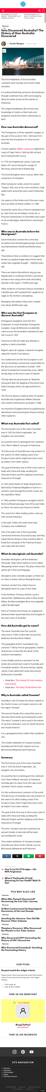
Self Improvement (10, 1076)
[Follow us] (39, 10)
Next (45, 17)
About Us (21, 1087)
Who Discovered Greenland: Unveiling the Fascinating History (21, 949)
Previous (1, 17)
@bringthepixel (23, 1027)
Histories (5, 895)
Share (4, 28)
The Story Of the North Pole (28, 687)
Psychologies (8, 1072)
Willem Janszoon (25, 149)
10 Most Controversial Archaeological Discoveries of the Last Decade (21, 910)
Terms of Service (34, 1087)
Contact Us (29, 1089)
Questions (7, 1070)
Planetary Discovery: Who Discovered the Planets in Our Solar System (21, 929)
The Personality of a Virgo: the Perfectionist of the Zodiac (33, 16)
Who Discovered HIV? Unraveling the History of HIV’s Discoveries (21, 939)
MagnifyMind (11, 1087)
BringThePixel (23, 1025)
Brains (6, 1074)
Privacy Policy (18, 1089)
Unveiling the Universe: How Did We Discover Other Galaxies (20, 919)
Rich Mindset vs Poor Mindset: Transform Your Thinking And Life (10, 16)
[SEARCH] (43, 10)
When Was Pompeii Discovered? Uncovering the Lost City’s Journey (19, 900)
